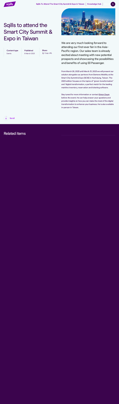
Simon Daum (104, 95)
